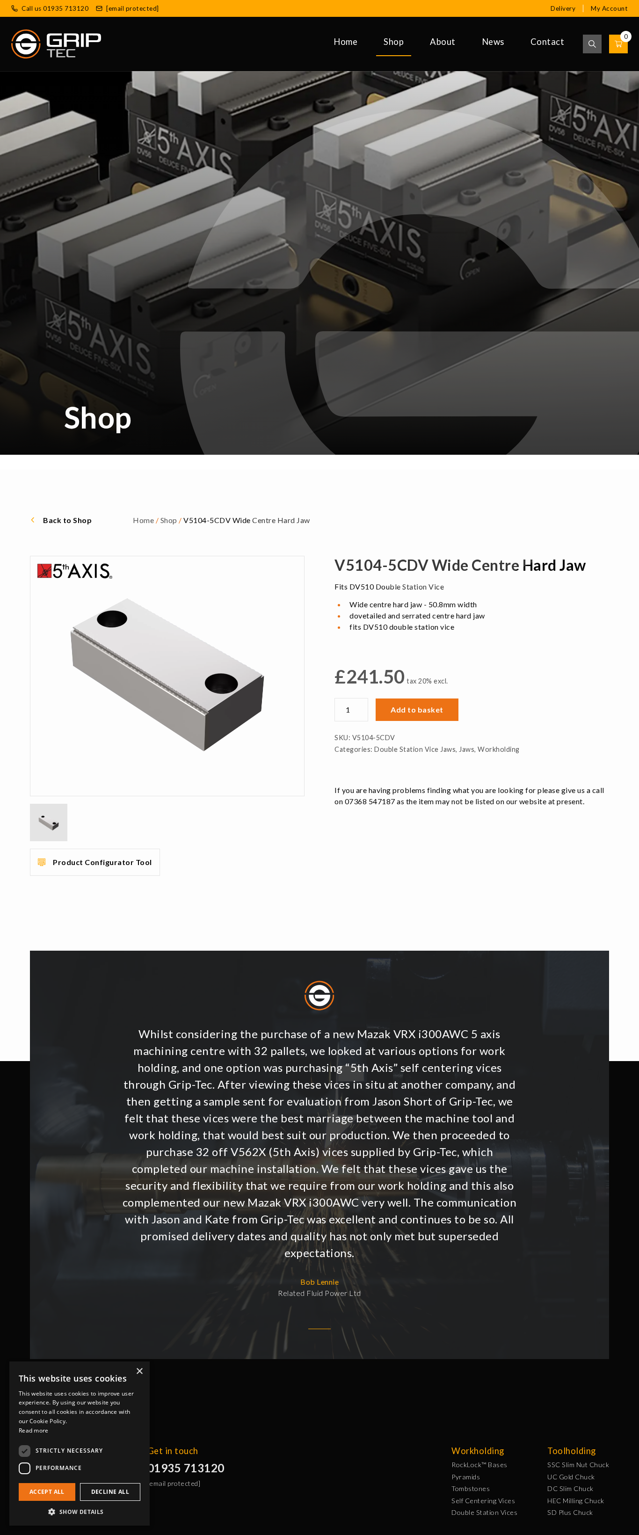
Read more (34, 1430)
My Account (609, 8)
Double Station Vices (484, 1512)
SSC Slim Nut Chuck (578, 1465)
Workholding (499, 749)
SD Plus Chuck (570, 1512)
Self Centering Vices (483, 1501)
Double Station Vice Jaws (415, 749)
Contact (547, 41)
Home (345, 41)
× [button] (139, 1371)
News (493, 41)
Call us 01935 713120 (55, 8)
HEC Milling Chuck (575, 1501)
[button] (79, 1511)
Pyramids (465, 1477)
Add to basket (417, 709)
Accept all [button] (47, 1492)
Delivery (563, 8)
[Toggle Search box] (592, 44)
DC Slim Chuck (570, 1488)
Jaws (466, 749)
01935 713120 (186, 1468)
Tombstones (470, 1488)
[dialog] (79, 1443)
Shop (394, 41)
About (443, 41)
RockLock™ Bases (479, 1465)
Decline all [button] (110, 1492)
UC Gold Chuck (571, 1477)
